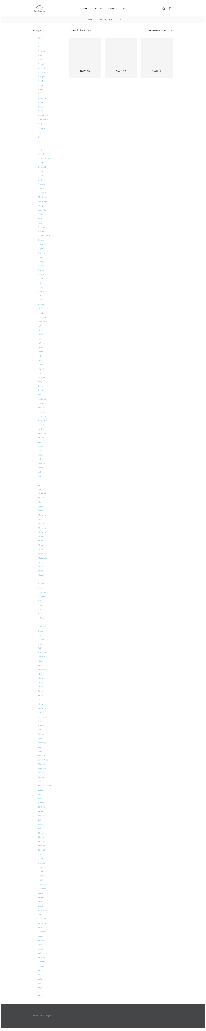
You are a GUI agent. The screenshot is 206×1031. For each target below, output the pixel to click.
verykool (42, 906)
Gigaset (41, 249)
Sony (40, 781)
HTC (40, 300)
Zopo (40, 992)
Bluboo (41, 128)
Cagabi (41, 137)
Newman (42, 597)
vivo (40, 914)
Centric (41, 154)
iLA (39, 326)
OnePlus (42, 627)
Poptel (41, 695)
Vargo (41, 893)
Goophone (43, 266)
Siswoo (41, 764)
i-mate (41, 313)
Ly (39, 485)
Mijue (41, 536)
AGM (40, 55)
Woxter (41, 962)
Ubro (40, 854)
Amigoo (41, 77)
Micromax (42, 528)
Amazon (41, 73)
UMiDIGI (42, 884)
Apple (41, 85)
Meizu (41, 524)
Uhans (41, 859)
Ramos (41, 725)
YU (39, 983)
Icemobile (42, 322)
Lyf (39, 489)
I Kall (40, 309)
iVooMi (41, 378)
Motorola (42, 558)
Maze (40, 511)
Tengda (41, 824)
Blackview (43, 120)
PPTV (40, 704)
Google (41, 262)
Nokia (41, 609)
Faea (40, 223)
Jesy (40, 382)
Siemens (42, 756)
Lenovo (41, 463)
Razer (40, 730)
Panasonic (43, 652)
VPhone (41, 932)
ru (124, 9)
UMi (40, 880)
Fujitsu (41, 231)
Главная (86, 9)
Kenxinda (42, 412)
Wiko (40, 949)
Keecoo (41, 408)
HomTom (42, 292)
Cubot (41, 171)
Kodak (41, 425)
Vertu (40, 902)
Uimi (40, 867)
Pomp (40, 691)
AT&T (40, 103)
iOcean (41, 365)
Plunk (40, 687)
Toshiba (41, 846)
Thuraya (42, 833)
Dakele (41, 176)
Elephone (42, 197)
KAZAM (41, 403)
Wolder (41, 957)
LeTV (40, 476)
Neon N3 (85, 71)
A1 (39, 42)
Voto (40, 927)
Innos (40, 352)
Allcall (41, 64)
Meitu (41, 519)
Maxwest (42, 506)
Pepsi (40, 665)
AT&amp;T (43, 98)
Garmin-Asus (44, 236)
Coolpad (42, 167)
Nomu (41, 614)
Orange (41, 635)
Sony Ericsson (45, 786)
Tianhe (41, 837)
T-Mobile (42, 803)
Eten (40, 219)
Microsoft (42, 532)
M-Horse (42, 493)
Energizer (42, 201)
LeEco (41, 459)
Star (40, 794)
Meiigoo (42, 515)
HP (39, 296)
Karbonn (42, 399)
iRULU (41, 369)
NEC (40, 579)
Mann (40, 502)
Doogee (41, 184)
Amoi (40, 81)
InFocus (41, 343)
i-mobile (42, 317)
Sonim (41, 777)
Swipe (41, 799)
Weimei (41, 940)
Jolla (40, 395)
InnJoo (41, 347)
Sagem (41, 738)
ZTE (40, 996)
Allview (41, 68)
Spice (40, 790)
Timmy (41, 841)
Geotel (41, 240)
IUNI (40, 373)
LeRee (41, 472)
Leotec (41, 468)
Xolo (40, 970)
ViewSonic (43, 910)
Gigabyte (42, 244)
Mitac (40, 545)
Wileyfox (42, 953)
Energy (41, 206)
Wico (40, 945)
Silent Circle (44, 760)
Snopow (42, 773)
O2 (39, 622)
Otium (41, 640)
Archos (41, 90)
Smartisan (42, 768)
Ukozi (41, 872)
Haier (40, 279)
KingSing (42, 416)
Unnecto (42, 889)
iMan (40, 330)
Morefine (42, 554)
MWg (40, 571)
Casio (40, 141)
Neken (41, 584)
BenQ (40, 111)
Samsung (42, 743)
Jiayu (40, 390)
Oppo (40, 631)
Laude (41, 446)
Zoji (40, 988)
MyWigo (42, 575)
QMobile (42, 717)
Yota (40, 979)
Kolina (41, 429)
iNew (40, 335)
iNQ (40, 356)
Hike (40, 283)
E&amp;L (42, 193)
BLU (40, 124)
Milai (40, 541)
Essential (42, 210)
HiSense (42, 287)
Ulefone (42, 876)
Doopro (41, 188)
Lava (40, 451)
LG (39, 481)
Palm (40, 648)
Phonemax (43, 678)
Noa (40, 605)
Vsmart (41, 936)
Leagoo (41, 455)
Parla (40, 661)
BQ (39, 133)
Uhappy (41, 863)
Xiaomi (41, 966)
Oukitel (41, 644)
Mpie (40, 562)
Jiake (40, 386)
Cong (40, 163)
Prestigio (42, 708)
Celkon (41, 150)
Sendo (41, 747)
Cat (39, 146)
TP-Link (42, 850)
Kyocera (42, 438)
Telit (40, 820)
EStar (40, 214)
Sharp (40, 751)
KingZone (42, 420)
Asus (40, 94)
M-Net (41, 498)
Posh (40, 700)
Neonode (42, 592)
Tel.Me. (41, 816)
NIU (40, 601)
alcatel (41, 60)
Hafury (41, 274)
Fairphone (42, 227)
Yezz (40, 975)
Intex (40, 360)
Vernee (41, 897)
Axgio (41, 107)
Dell (40, 180)
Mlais (40, 549)
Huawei (41, 304)
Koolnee (42, 433)
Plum (40, 683)
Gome (41, 257)
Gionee (41, 253)
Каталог (99, 9)
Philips (41, 674)
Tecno (41, 811)
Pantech (42, 657)
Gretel (41, 270)
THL (40, 829)
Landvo (41, 442)
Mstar (41, 567)
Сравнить (113, 9)
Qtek (40, 721)
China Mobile (44, 158)
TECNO (41, 807)
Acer (40, 47)
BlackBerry (43, 115)
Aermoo (41, 51)
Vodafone (42, 923)
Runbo (41, 734)
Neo (40, 588)
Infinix (41, 339)
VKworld (42, 919)
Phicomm (42, 670)
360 (40, 38)
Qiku (40, 713)
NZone (41, 618)
